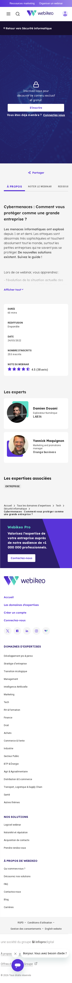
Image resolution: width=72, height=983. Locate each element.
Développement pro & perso (18, 656)
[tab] (14, 186)
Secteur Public (11, 756)
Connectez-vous (15, 620)
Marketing (9, 694)
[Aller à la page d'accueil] (42, 14)
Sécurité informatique (15, 508)
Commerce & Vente (14, 740)
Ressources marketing (22, 3)
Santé (7, 794)
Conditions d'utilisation (39, 922)
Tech (58, 505)
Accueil (8, 505)
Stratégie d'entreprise (15, 663)
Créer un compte (15, 612)
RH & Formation (12, 710)
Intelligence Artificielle (15, 686)
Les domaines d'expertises (21, 605)
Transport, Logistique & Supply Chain (23, 787)
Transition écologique (15, 671)
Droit (6, 725)
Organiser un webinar (51, 3)
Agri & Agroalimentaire (16, 771)
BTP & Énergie (11, 764)
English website (53, 929)
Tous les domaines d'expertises (34, 505)
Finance (8, 717)
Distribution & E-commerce (18, 779)
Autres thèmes (12, 802)
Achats (8, 733)
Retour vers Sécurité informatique (29, 28)
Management (11, 679)
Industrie (8, 748)
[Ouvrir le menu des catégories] (8, 14)
